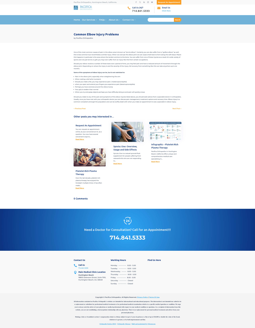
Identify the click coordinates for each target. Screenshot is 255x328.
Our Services (88, 20)
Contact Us (128, 20)
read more (80, 139)
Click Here (166, 11)
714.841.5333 (83, 268)
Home (77, 20)
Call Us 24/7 (137, 7)
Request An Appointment (88, 125)
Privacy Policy (142, 297)
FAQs (102, 20)
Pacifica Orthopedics (84, 38)
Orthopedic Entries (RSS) (108, 324)
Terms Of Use (154, 297)
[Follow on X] (140, 2)
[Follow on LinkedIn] (144, 2)
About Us (113, 20)
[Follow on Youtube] (152, 2)
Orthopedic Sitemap (123, 324)
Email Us (166, 7)
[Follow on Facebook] (136, 2)
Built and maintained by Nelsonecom (143, 324)
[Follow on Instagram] (148, 2)
